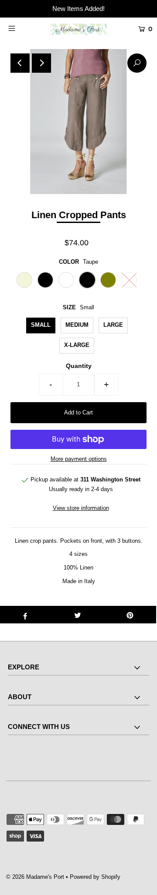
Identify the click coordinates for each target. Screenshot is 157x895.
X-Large (76, 345)
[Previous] (20, 63)
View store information (81, 508)
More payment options (79, 459)
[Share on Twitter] (77, 614)
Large (113, 325)
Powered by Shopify (95, 877)
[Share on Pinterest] (130, 614)
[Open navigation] (21, 28)
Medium (77, 325)
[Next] (41, 63)
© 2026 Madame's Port (35, 877)
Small (41, 325)
